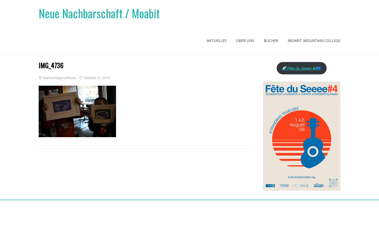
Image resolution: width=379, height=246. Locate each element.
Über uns (245, 40)
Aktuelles (217, 40)
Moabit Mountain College (314, 40)
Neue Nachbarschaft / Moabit (99, 13)
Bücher (271, 40)
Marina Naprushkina (59, 77)
